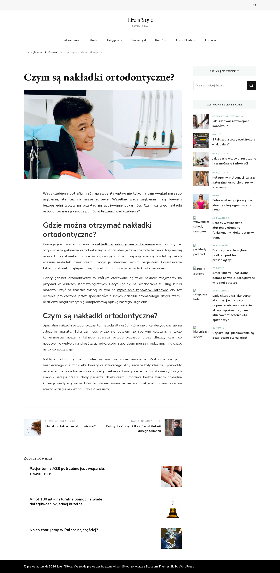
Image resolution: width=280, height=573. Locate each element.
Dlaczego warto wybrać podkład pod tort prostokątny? (229, 255)
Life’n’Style (140, 20)
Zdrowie (210, 40)
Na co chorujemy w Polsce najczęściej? (64, 529)
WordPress (186, 566)
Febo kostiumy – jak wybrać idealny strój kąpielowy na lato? (232, 205)
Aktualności (72, 40)
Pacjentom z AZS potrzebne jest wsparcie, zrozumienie (67, 471)
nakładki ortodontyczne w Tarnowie (125, 244)
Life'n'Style (64, 566)
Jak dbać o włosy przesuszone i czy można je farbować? (234, 161)
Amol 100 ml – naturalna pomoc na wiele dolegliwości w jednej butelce (66, 502)
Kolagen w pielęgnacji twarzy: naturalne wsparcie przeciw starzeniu (234, 182)
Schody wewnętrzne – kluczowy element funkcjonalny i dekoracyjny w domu (233, 230)
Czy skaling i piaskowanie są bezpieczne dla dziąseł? (233, 335)
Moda (93, 40)
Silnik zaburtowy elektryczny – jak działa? (233, 142)
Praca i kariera (185, 40)
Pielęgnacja (114, 40)
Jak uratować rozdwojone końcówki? (231, 123)
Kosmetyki (138, 40)
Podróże (160, 40)
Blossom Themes (158, 566)
